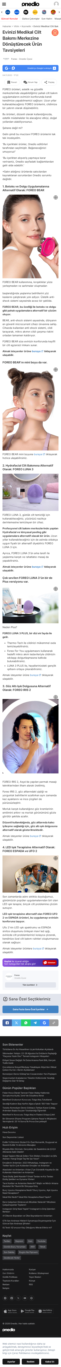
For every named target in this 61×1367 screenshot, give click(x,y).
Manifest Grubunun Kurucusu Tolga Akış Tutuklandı (27, 1099)
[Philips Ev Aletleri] (7, 12)
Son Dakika (9, 1252)
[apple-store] (11, 1311)
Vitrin (16, 26)
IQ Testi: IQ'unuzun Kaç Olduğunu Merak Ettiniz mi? (27, 1227)
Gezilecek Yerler (12, 1258)
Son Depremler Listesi (13, 1137)
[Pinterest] (31, 1298)
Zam (30, 1241)
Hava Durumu (9, 1132)
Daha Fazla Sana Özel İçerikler (29, 1009)
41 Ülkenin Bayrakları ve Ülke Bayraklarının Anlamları (27, 1215)
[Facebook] (11, 1298)
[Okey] (16, 12)
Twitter (7, 1241)
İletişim (6, 1288)
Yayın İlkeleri (35, 1277)
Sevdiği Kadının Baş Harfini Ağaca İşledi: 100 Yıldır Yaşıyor (30, 1103)
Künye (32, 1280)
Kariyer (32, 1269)
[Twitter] (18, 1298)
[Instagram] (5, 1298)
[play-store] (28, 1311)
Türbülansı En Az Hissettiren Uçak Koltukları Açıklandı (28, 1049)
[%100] (25, 12)
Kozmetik (26, 26)
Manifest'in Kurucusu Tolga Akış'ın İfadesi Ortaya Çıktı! (29, 1114)
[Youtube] (25, 1298)
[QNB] (35, 12)
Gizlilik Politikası (10, 1277)
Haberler (7, 26)
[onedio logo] (29, 1330)
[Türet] (44, 12)
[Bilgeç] (53, 12)
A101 (32, 1246)
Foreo (21, 59)
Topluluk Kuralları (11, 1280)
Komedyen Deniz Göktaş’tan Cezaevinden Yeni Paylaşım (30, 1074)
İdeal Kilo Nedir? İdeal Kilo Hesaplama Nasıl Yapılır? (27, 1197)
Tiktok (42, 1246)
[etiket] (55, 32)
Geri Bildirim (8, 1273)
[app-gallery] (46, 1311)
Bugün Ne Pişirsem (28, 1252)
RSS (31, 1284)
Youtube (41, 1241)
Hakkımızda (8, 1269)
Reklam (6, 1284)
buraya (36, 351)
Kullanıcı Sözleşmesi (39, 1273)
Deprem (19, 1241)
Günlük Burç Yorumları (14, 1246)
